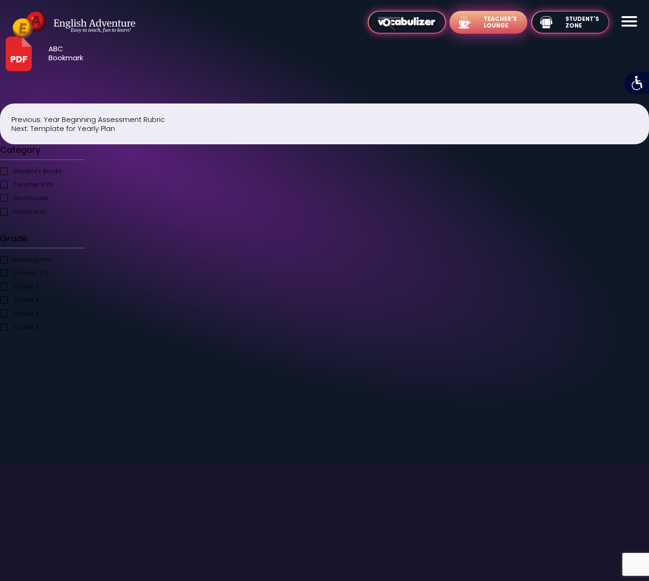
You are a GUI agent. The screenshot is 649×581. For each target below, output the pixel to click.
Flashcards (30, 211)
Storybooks (30, 198)
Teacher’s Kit (33, 184)
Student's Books (37, 171)
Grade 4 (26, 300)
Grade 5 (26, 313)
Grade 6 (26, 327)
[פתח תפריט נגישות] (636, 83)
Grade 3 (26, 286)
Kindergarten (33, 259)
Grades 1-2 (30, 273)
